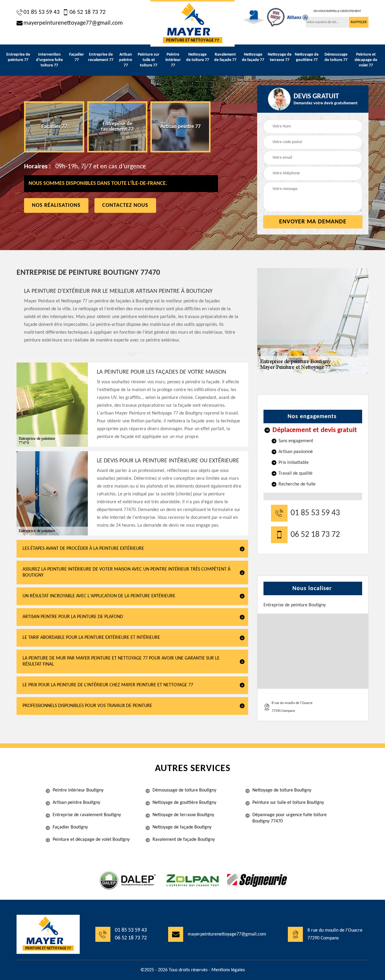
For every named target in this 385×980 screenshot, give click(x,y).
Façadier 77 (76, 57)
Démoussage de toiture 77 (336, 57)
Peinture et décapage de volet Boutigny (91, 839)
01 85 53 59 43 (41, 12)
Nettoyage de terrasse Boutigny (183, 815)
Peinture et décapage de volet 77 (366, 60)
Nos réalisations (56, 205)
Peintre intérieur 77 (173, 60)
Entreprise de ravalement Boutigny (87, 815)
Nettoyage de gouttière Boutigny (184, 802)
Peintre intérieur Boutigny (78, 790)
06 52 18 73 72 (87, 12)
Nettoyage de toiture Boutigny (281, 790)
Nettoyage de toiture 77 (197, 57)
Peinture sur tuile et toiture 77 (148, 60)
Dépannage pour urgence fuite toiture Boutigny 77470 (289, 818)
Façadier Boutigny (70, 827)
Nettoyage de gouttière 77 (307, 57)
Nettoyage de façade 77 (253, 57)
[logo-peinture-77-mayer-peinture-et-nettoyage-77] (192, 23)
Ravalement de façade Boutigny (183, 839)
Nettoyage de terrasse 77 (279, 57)
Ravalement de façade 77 (225, 57)
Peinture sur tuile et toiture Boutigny (288, 802)
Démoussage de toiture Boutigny (184, 790)
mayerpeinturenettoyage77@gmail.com (73, 23)
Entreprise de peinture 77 (18, 57)
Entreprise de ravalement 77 (100, 57)
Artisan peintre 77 (125, 60)
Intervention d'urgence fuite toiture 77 (49, 60)
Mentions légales (228, 970)
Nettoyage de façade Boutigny (181, 827)
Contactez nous (125, 205)
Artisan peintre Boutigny (76, 802)
